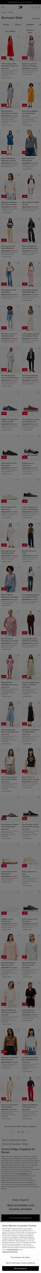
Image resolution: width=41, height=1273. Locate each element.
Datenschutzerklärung (10, 1252)
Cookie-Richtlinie (13, 1249)
